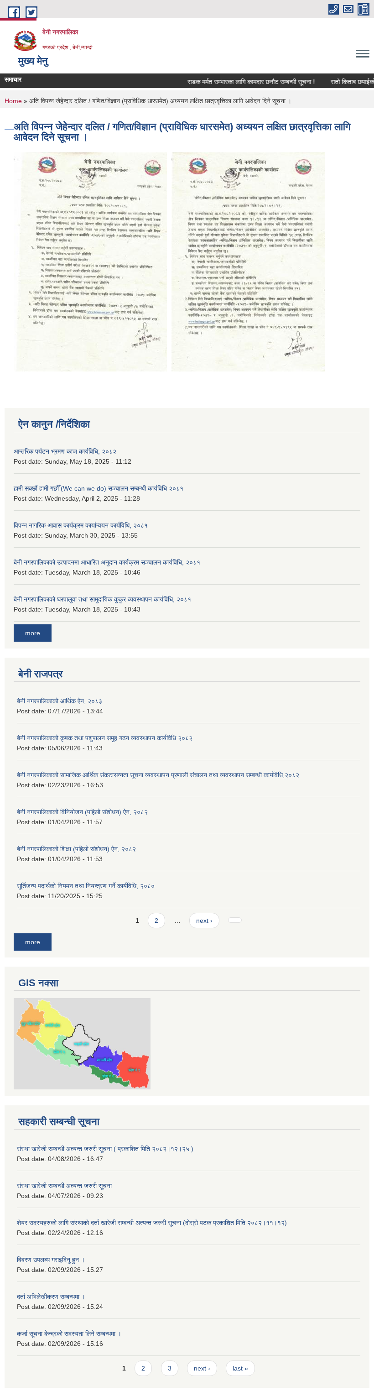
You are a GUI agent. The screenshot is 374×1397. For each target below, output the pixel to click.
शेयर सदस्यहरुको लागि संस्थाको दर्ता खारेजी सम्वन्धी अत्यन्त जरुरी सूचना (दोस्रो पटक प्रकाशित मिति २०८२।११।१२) (152, 1222)
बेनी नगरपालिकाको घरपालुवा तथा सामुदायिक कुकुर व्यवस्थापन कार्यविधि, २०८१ (102, 599)
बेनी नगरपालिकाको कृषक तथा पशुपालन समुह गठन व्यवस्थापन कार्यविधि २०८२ (104, 738)
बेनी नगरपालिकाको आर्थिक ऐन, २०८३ (59, 701)
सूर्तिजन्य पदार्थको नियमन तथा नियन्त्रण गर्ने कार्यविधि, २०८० (86, 885)
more (32, 633)
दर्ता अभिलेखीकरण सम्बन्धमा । (51, 1296)
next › (204, 920)
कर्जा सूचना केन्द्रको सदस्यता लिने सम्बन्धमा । (69, 1333)
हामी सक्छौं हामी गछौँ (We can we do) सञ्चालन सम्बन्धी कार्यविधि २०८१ (98, 488)
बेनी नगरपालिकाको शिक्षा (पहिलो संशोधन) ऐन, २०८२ (76, 849)
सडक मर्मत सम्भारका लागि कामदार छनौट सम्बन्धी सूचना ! (239, 81)
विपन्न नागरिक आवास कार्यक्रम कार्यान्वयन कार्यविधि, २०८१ (81, 525)
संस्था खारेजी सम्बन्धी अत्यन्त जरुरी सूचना (64, 1185)
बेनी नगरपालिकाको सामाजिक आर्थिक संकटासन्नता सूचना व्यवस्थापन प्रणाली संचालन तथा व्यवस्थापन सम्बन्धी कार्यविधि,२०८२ (158, 775)
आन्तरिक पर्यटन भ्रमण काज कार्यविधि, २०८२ (65, 451)
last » (240, 1368)
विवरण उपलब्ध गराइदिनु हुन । (51, 1259)
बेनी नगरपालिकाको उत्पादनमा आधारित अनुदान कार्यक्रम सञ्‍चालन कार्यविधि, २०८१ (107, 562)
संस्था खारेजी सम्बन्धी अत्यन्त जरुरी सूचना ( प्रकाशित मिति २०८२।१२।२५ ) (105, 1148)
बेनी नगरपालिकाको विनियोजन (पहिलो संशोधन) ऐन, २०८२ (82, 812)
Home (13, 101)
